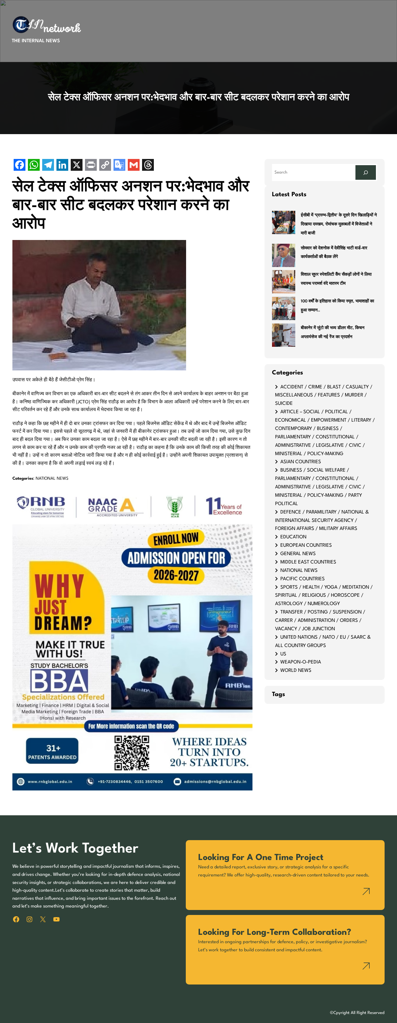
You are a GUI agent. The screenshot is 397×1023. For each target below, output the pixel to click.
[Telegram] (48, 165)
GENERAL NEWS (298, 553)
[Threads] (148, 165)
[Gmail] (134, 165)
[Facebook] (19, 165)
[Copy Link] (105, 165)
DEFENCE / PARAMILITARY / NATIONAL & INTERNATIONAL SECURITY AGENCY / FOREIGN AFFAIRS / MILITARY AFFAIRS (322, 521)
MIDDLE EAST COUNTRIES (308, 562)
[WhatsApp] (34, 165)
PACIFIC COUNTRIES (302, 579)
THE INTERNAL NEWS (36, 40)
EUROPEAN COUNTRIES (306, 545)
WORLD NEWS (295, 670)
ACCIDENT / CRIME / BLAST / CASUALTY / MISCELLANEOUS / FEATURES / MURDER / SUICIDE (323, 395)
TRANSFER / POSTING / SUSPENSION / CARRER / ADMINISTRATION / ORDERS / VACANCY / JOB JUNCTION (320, 620)
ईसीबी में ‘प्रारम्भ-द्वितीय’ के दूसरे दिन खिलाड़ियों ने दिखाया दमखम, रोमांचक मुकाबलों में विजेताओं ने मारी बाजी (339, 224)
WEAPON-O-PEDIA (300, 662)
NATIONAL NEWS (52, 479)
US (283, 654)
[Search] (365, 172)
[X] (76, 165)
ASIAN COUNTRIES (300, 461)
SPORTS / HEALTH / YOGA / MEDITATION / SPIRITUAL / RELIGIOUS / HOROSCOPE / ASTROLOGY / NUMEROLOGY (324, 596)
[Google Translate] (119, 165)
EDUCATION (293, 537)
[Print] (91, 165)
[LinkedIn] (62, 165)
